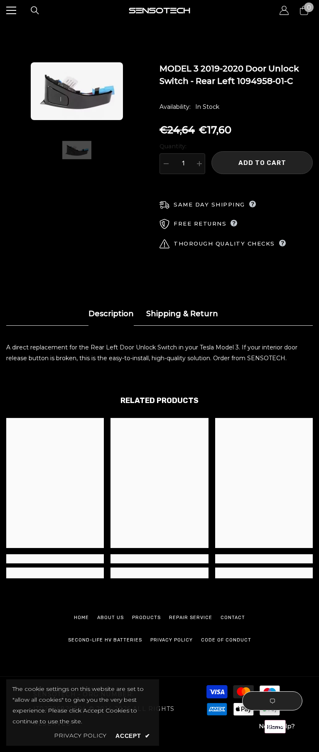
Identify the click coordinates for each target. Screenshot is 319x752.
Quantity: (173, 146)
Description (111, 313)
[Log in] (284, 10)
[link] (55, 558)
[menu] (11, 10)
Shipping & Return (182, 313)
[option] (76, 91)
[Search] (35, 10)
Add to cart (262, 163)
